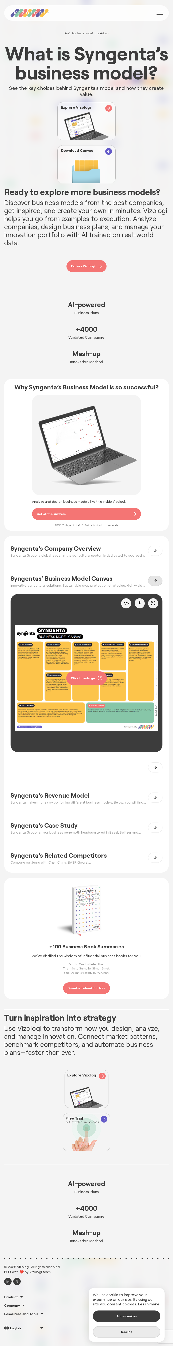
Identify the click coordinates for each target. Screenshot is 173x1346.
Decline (126, 1332)
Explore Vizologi (83, 266)
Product (11, 1297)
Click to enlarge (83, 678)
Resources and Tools (21, 1314)
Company (12, 1305)
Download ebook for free (86, 988)
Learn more (148, 1304)
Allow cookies (127, 1316)
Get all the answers (51, 514)
